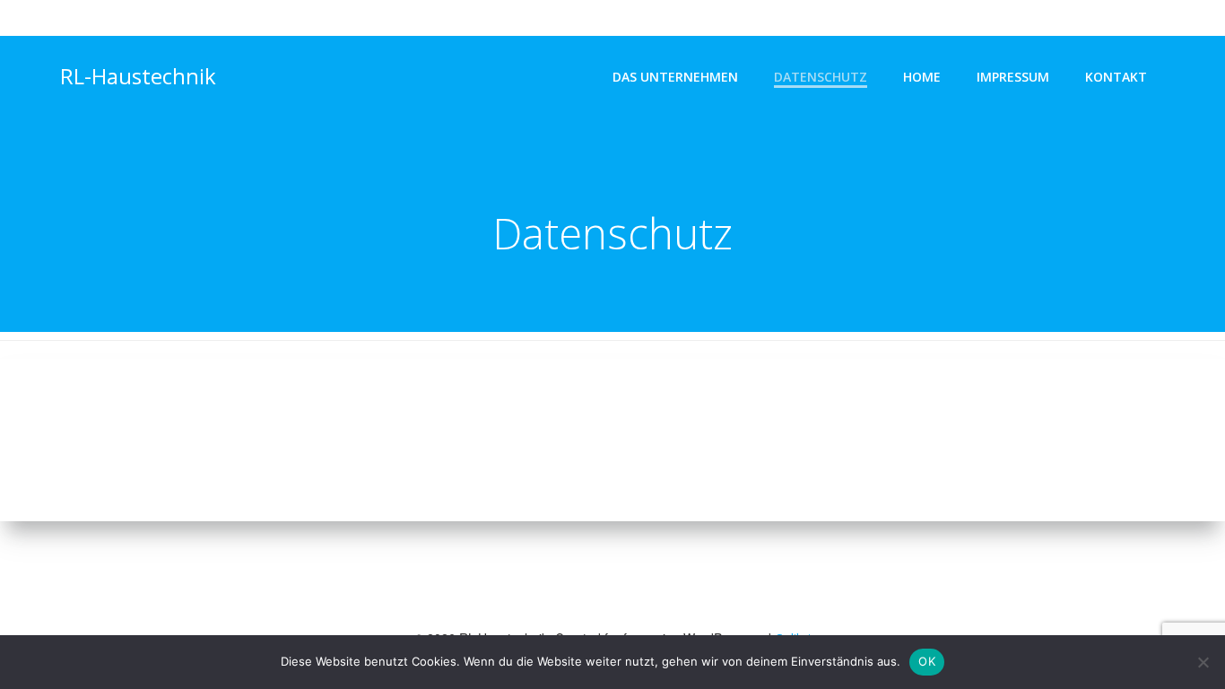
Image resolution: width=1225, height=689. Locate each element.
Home (922, 76)
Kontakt (1116, 76)
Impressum (1013, 76)
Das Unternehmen (675, 76)
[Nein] (1203, 662)
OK (926, 661)
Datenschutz (820, 76)
